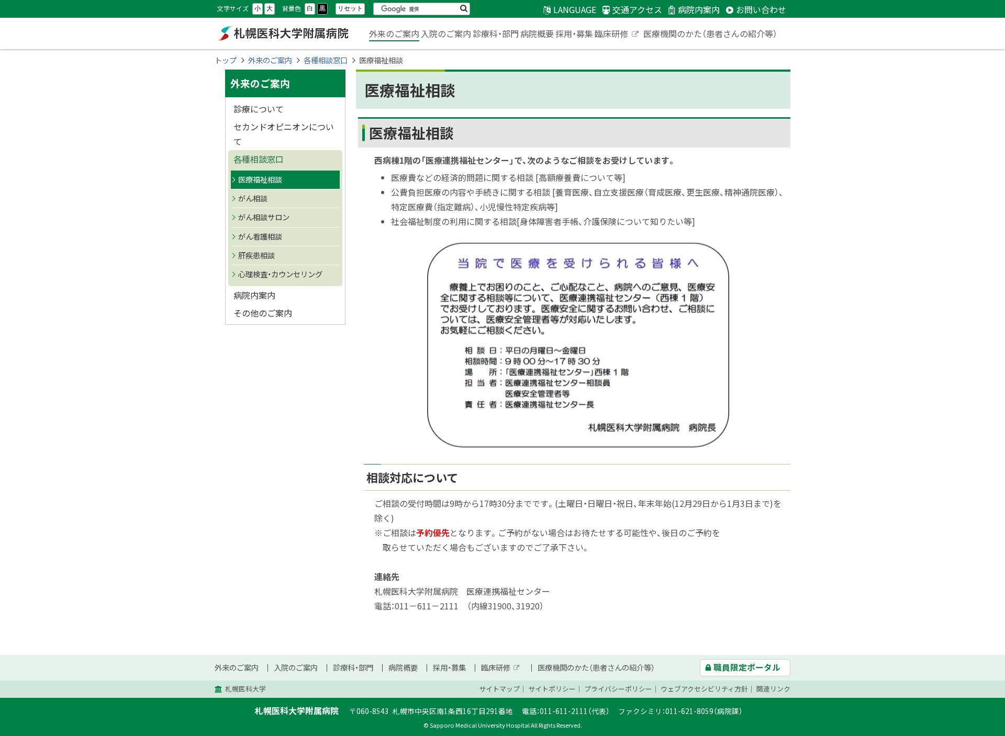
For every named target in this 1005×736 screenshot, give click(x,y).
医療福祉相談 (260, 179)
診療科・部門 (496, 33)
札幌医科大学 (245, 689)
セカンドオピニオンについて (283, 134)
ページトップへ (965, 730)
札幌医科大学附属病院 (283, 33)
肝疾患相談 (256, 255)
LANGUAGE (574, 9)
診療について (258, 109)
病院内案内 (254, 295)
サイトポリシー (552, 689)
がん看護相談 (260, 236)
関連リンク (773, 689)
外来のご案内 (394, 33)
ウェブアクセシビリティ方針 (704, 689)
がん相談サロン (263, 217)
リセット (350, 8)
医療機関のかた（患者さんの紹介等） (710, 33)
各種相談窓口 (326, 60)
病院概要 (537, 33)
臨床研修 (617, 34)
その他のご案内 (262, 313)
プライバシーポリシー (618, 689)
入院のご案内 (446, 33)
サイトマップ (499, 689)
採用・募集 (574, 33)
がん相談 (252, 198)
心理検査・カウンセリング (280, 274)
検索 (464, 9)
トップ (226, 60)
